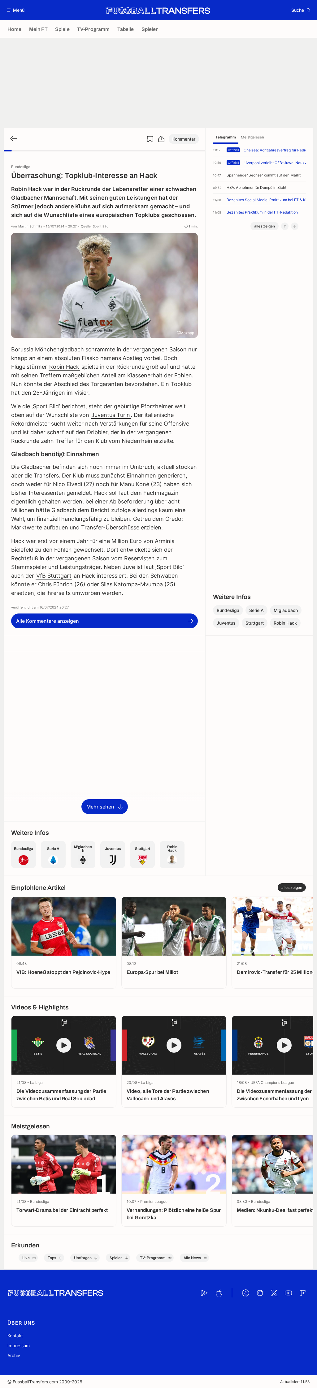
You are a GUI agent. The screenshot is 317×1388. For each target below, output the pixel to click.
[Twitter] (274, 1292)
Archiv (13, 1355)
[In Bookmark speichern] (150, 139)
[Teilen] (161, 139)
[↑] (285, 226)
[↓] (294, 226)
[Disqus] (104, 736)
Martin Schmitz (30, 226)
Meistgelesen (252, 137)
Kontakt (15, 1335)
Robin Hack (64, 366)
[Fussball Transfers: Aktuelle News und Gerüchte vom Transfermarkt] (158, 10)
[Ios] (218, 1292)
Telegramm (225, 137)
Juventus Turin (110, 415)
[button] (16, 10)
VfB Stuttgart (54, 575)
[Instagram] (259, 1292)
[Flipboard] (302, 1292)
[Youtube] (288, 1292)
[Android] (204, 1292)
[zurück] (13, 139)
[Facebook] (245, 1292)
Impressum (18, 1345)
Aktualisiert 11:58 (295, 1381)
